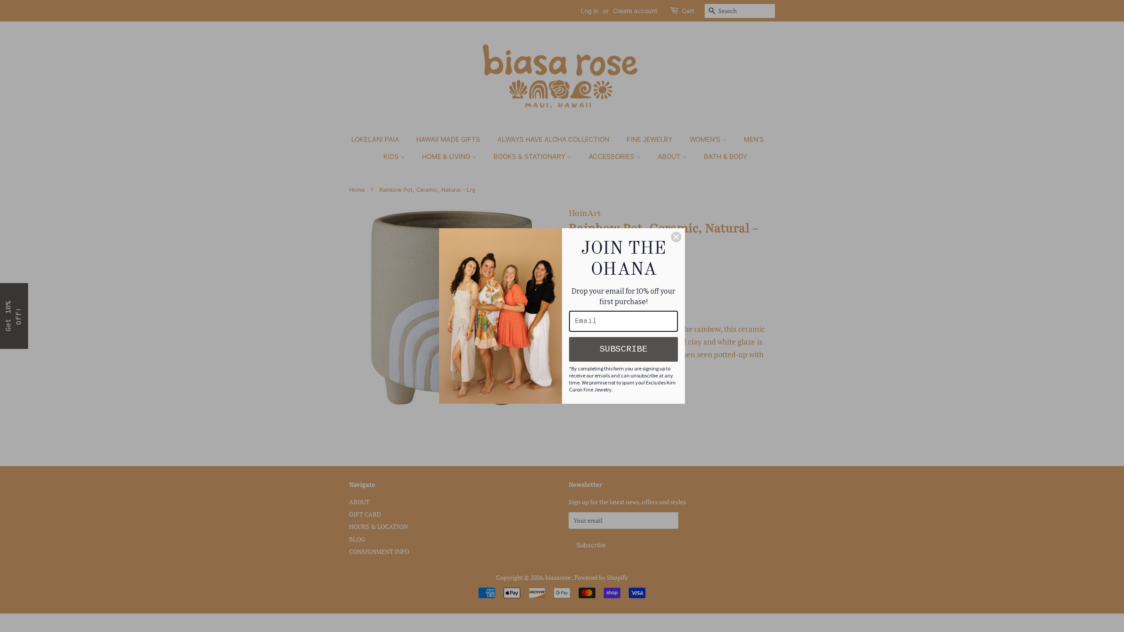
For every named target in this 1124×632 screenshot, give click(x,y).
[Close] (676, 237)
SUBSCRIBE (623, 349)
